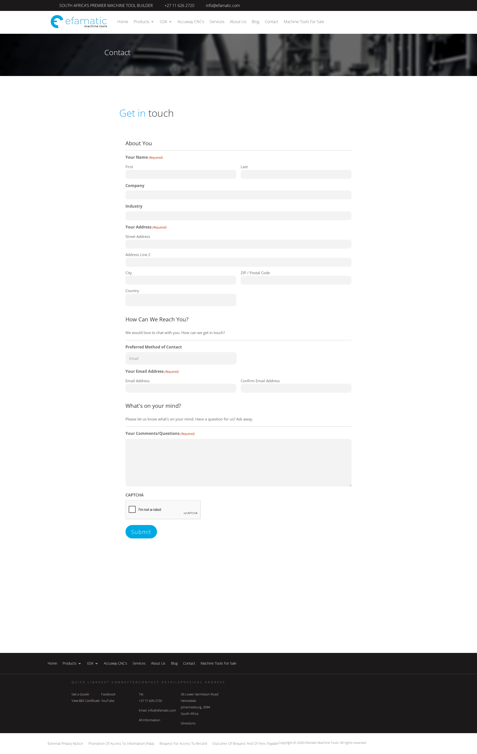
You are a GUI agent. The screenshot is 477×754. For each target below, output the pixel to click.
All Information (149, 720)
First (129, 166)
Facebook (108, 694)
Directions (188, 723)
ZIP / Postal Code (255, 272)
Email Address (137, 380)
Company (134, 185)
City (128, 272)
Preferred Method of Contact (153, 347)
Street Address (137, 236)
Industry (133, 206)
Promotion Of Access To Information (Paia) (121, 743)
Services (217, 21)
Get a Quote (80, 694)
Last (244, 166)
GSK (163, 21)
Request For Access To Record (183, 743)
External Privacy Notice (65, 743)
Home (122, 21)
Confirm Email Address (260, 380)
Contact (271, 21)
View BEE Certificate (86, 700)
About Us (238, 21)
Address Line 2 (138, 254)
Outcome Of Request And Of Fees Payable (245, 743)
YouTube (107, 700)
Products (141, 21)
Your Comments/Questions (160, 433)
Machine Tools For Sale (303, 22)
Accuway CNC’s (191, 21)
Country (132, 290)
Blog (255, 21)
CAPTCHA (134, 495)
